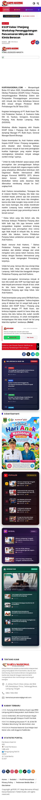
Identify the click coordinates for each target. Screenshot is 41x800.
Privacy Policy (7, 782)
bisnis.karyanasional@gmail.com (18, 697)
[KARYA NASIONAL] (12, 3)
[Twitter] (28, 354)
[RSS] (33, 771)
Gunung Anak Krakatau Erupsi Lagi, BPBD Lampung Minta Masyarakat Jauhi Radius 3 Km (20, 711)
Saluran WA (12, 337)
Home (4, 779)
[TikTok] (25, 771)
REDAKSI (4, 41)
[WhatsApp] (37, 354)
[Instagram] (12, 771)
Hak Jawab (29, 337)
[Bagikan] (37, 42)
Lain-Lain (5, 23)
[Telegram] (33, 354)
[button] (34, 3)
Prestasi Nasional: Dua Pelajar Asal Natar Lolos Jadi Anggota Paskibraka (19, 728)
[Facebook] (24, 354)
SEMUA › (33, 531)
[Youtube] (16, 771)
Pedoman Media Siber (25, 782)
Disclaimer (6, 785)
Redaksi (13, 779)
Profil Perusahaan (27, 779)
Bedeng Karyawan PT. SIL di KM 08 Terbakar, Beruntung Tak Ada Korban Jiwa (19, 723)
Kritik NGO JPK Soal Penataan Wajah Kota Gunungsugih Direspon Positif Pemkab (19, 717)
